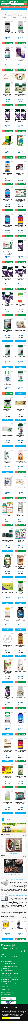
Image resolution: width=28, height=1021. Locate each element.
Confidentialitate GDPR (6, 994)
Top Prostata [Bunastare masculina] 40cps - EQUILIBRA (7, 672)
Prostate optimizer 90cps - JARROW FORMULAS (20, 620)
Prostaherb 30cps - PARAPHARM (7, 488)
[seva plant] (14, 827)
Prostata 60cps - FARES (20, 147)
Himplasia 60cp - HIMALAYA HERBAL (7, 541)
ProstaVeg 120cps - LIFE (7, 59)
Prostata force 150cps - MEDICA (7, 331)
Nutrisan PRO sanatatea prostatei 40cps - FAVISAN (20, 462)
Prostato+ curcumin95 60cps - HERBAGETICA (20, 226)
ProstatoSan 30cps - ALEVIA (20, 671)
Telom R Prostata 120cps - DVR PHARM (20, 60)
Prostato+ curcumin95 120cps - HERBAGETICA (7, 777)
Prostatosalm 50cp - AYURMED (7, 567)
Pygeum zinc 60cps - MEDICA (7, 620)
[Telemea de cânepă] (14, 845)
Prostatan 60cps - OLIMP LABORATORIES (7, 751)
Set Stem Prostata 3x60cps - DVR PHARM (7, 305)
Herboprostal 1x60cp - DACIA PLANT (7, 95)
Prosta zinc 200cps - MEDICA (7, 410)
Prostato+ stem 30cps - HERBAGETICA (7, 200)
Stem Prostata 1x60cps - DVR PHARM (7, 121)
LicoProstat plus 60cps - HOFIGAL (20, 305)
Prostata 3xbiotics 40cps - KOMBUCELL (20, 646)
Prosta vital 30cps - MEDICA (20, 330)
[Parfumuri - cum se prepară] (14, 866)
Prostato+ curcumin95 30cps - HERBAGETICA (20, 751)
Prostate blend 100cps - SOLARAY (7, 174)
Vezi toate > (25, 917)
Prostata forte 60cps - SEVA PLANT (7, 33)
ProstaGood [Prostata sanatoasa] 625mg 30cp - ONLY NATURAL (8, 253)
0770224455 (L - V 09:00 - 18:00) (10, 979)
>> (9, 819)
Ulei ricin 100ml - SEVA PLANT (20, 928)
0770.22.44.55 (6, 6)
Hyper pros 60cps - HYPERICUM (20, 541)
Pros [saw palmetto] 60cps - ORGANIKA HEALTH (7, 724)
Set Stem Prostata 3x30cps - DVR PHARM (20, 279)
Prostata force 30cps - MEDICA (20, 410)
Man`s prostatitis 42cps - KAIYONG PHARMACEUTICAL (20, 567)
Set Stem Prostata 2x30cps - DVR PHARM (7, 279)
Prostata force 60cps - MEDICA (20, 436)
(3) (10, 41)
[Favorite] (10, 1)
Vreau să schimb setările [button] (15, 1017)
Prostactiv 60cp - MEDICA (20, 383)
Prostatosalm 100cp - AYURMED (20, 593)
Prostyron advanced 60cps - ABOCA (7, 646)
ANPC (2, 996)
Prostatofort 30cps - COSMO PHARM (20, 515)
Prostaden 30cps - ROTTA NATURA (20, 488)
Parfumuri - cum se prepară (14, 874)
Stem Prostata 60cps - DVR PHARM (7, 698)
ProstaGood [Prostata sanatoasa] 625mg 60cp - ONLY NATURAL (20, 200)
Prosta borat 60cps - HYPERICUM (7, 515)
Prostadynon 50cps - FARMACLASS (20, 174)
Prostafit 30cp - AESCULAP (7, 592)
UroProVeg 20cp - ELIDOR (20, 697)
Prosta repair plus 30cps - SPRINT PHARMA (20, 803)
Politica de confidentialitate (7, 991)
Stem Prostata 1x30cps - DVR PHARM (20, 252)
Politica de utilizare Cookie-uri (7, 992)
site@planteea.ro (7, 981)
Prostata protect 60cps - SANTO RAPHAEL (7, 383)
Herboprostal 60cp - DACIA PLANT (20, 777)
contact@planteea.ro (7, 961)
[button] (16, 1)
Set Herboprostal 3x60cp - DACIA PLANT (20, 95)
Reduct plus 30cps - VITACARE (7, 462)
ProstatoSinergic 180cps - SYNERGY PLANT (20, 33)
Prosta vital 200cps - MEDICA (7, 357)
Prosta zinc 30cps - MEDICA (7, 435)
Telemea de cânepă (14, 853)
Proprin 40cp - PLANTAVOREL (7, 147)
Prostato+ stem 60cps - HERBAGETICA (7, 226)
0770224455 (5, 959)
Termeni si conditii (5, 989)
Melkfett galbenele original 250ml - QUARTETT (7, 929)
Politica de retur (4, 986)
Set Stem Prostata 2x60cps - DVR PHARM (20, 121)
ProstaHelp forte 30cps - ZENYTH (7, 803)
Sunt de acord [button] (5, 1017)
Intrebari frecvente (5, 987)
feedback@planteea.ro (8, 970)
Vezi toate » (25, 835)
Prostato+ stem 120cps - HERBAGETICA (20, 724)
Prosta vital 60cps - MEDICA (20, 356)
